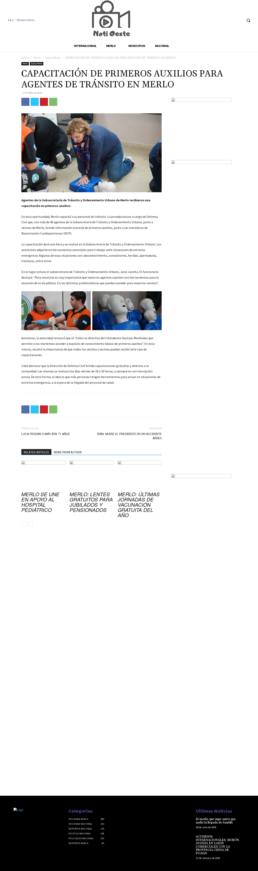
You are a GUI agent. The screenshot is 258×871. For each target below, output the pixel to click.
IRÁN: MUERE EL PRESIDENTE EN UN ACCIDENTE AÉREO (129, 436)
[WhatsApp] (53, 102)
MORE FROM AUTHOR (68, 452)
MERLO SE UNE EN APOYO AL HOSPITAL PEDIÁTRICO (40, 502)
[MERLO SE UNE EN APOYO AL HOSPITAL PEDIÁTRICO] (43, 476)
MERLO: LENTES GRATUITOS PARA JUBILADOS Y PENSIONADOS (91, 502)
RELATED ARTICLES (36, 452)
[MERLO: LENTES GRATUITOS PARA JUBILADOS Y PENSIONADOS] (91, 476)
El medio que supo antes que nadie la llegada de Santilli (216, 821)
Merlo (37, 58)
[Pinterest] (44, 102)
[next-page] (30, 524)
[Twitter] (35, 102)
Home (25, 58)
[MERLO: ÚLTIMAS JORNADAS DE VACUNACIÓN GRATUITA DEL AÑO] (140, 476)
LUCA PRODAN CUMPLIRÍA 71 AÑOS (45, 434)
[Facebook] (25, 102)
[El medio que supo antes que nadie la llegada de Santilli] (247, 822)
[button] (248, 20)
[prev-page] (23, 524)
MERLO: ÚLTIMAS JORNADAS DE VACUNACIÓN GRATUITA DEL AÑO (139, 505)
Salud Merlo (52, 58)
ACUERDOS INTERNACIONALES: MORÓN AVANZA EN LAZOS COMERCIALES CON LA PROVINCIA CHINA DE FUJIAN (217, 845)
